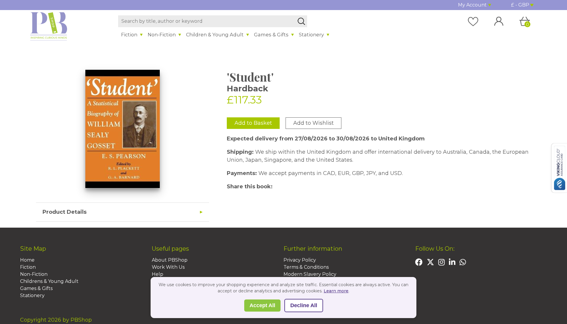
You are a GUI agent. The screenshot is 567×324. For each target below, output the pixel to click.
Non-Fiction (162, 35)
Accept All (262, 305)
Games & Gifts (271, 35)
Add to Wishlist (313, 123)
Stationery (311, 35)
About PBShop (170, 260)
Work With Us (168, 267)
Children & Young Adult (215, 35)
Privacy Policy (300, 260)
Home (27, 260)
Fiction (129, 35)
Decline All (303, 305)
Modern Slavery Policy (310, 274)
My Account (472, 5)
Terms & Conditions (306, 267)
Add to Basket (253, 123)
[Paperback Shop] (49, 26)
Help (157, 274)
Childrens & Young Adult (49, 281)
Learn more (336, 291)
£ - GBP (520, 5)
